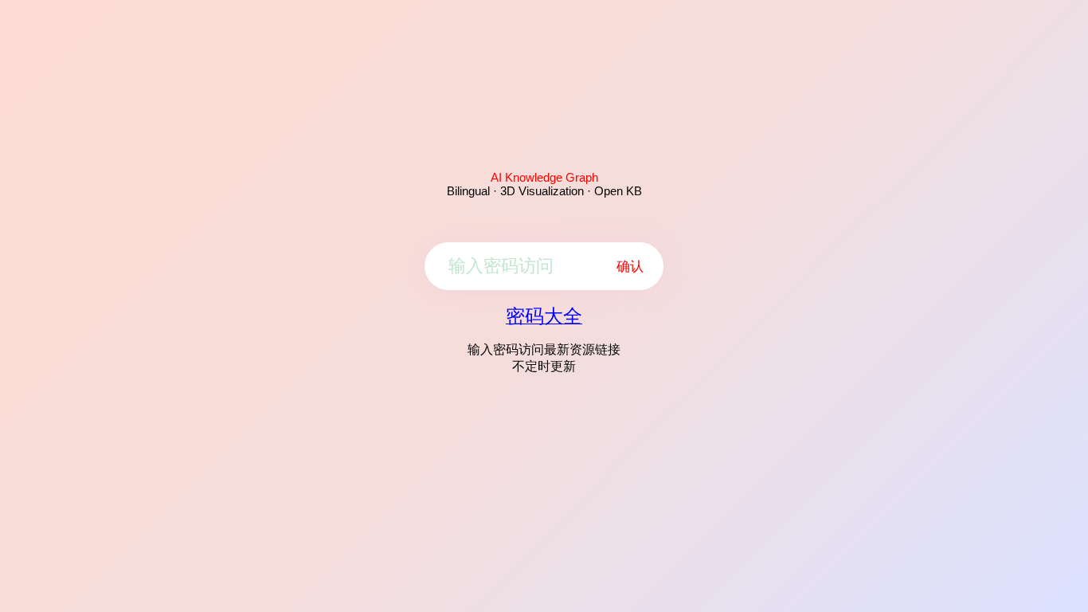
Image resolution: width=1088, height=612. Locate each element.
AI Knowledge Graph (544, 177)
